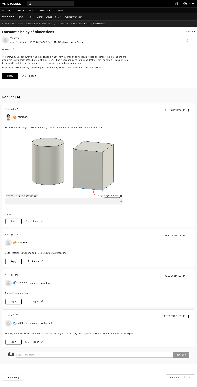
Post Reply (181, 354)
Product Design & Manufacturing (24, 23)
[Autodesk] (11, 3)
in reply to (40, 283)
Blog (32, 17)
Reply (10, 75)
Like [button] (22, 75)
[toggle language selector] (177, 4)
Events (40, 17)
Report (32, 75)
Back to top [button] (13, 377)
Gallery (58, 17)
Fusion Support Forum (65, 23)
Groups (49, 17)
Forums (21, 17)
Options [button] (189, 31)
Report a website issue (180, 377)
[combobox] (50, 3)
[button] (194, 40)
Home (4, 23)
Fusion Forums (47, 23)
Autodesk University (73, 17)
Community (8, 16)
